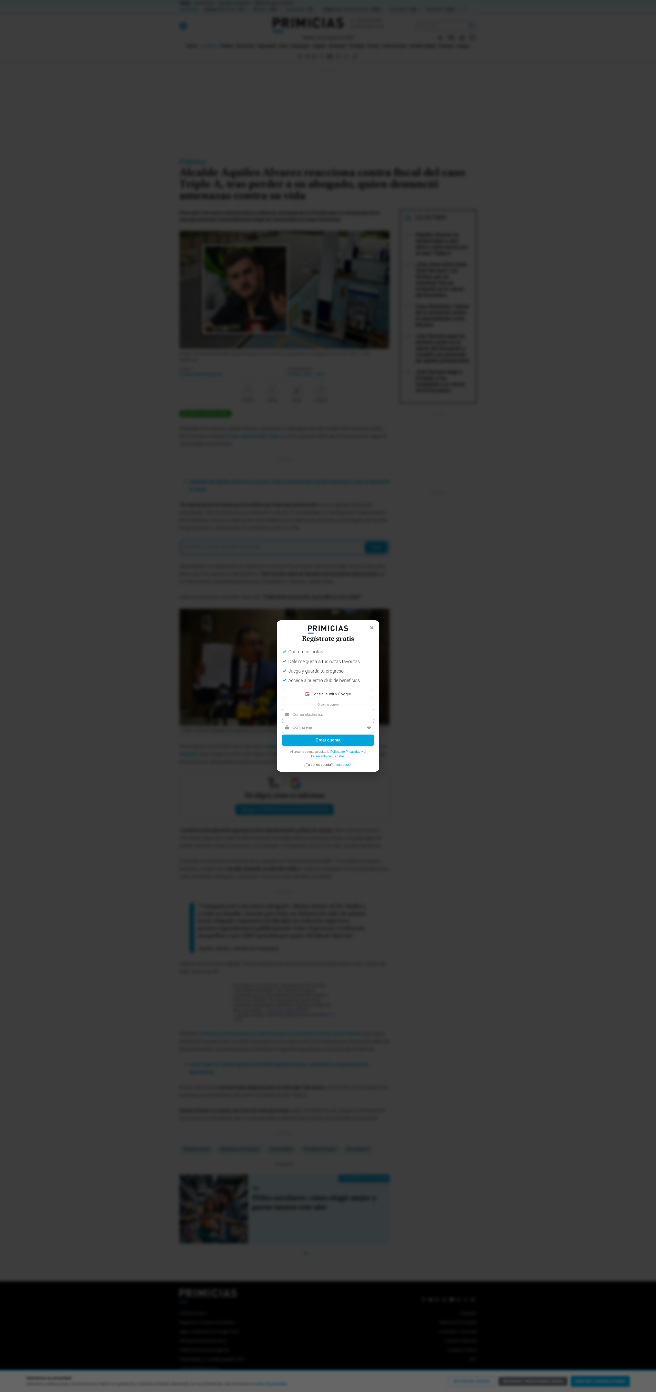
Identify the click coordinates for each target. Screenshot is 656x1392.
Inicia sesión (343, 765)
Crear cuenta (328, 740)
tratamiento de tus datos (327, 756)
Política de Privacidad (345, 751)
